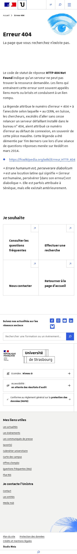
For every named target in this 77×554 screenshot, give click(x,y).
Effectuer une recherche (55, 248)
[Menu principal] (69, 4)
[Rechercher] (70, 336)
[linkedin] (71, 320)
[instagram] (58, 320)
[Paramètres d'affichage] (50, 4)
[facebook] (52, 320)
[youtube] (65, 320)
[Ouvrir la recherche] (60, 4)
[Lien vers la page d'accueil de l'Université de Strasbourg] (22, 4)
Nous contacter (20, 286)
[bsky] (52, 327)
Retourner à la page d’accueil (55, 283)
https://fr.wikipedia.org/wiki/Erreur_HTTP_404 (42, 159)
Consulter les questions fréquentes (19, 246)
